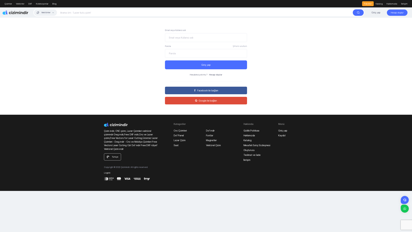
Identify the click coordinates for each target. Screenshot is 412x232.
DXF (30, 4)
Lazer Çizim (179, 140)
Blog (54, 4)
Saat (176, 145)
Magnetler (211, 140)
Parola (168, 46)
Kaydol (282, 135)
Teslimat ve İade (252, 155)
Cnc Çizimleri (180, 130)
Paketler (368, 4)
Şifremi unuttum (240, 46)
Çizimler (8, 4)
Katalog (379, 4)
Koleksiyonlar (42, 4)
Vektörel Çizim (213, 145)
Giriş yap (375, 12)
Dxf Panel (179, 135)
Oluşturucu (249, 150)
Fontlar (209, 135)
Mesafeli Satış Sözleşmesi (256, 145)
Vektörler (20, 4)
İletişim (404, 4)
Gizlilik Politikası (251, 130)
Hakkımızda (391, 4)
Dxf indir (210, 130)
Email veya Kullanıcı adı (175, 30)
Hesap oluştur (215, 74)
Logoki (107, 173)
